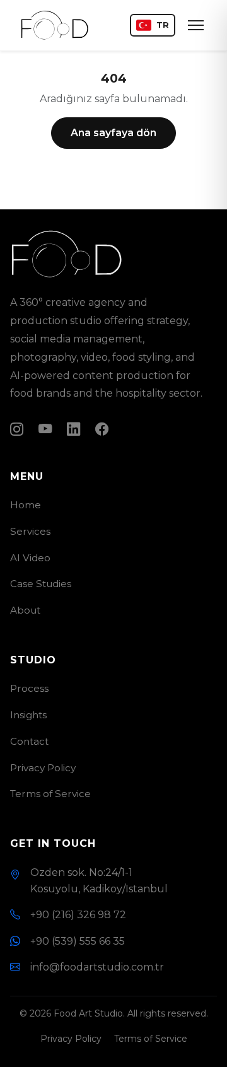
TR (162, 25)
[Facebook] (101, 429)
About (25, 610)
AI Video (30, 558)
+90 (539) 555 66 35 (77, 941)
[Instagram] (16, 429)
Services (30, 531)
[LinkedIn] (73, 429)
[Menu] (196, 25)
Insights (28, 715)
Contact (29, 741)
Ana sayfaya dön (113, 133)
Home (25, 505)
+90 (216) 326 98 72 (78, 915)
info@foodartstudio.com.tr (97, 967)
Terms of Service (50, 794)
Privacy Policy (43, 768)
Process (29, 688)
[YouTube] (45, 429)
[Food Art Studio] (55, 25)
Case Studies (40, 584)
